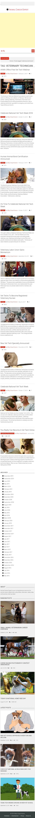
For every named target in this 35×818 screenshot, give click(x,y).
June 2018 (7, 510)
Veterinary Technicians (7, 433)
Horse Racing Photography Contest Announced (15, 663)
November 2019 (8, 476)
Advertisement (15, 815)
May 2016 (6, 575)
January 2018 (8, 523)
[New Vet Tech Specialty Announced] (17, 360)
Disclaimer (6, 815)
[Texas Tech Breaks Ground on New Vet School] (17, 788)
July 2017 (6, 539)
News (2, 73)
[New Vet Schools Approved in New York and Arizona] (17, 721)
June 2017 (7, 541)
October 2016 (8, 562)
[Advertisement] (17, 30)
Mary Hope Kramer (12, 73)
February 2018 (8, 520)
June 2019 (7, 481)
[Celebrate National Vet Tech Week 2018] (17, 129)
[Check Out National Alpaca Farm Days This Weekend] (17, 755)
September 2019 (9, 478)
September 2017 (9, 533)
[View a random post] (1, 51)
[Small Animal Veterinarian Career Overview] (17, 612)
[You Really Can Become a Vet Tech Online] (17, 446)
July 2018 (6, 507)
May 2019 (6, 484)
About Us (28, 815)
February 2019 (8, 489)
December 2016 (8, 557)
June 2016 (7, 573)
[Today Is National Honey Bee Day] (17, 683)
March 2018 (7, 518)
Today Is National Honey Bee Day (13, 698)
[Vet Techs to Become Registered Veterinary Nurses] (17, 314)
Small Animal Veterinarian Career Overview (14, 628)
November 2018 (8, 497)
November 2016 (8, 560)
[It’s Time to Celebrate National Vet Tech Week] (17, 223)
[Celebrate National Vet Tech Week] (17, 403)
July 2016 (6, 570)
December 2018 (8, 494)
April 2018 (7, 515)
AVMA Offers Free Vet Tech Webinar (15, 70)
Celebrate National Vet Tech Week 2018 (17, 113)
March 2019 (7, 486)
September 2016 (9, 565)
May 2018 (6, 512)
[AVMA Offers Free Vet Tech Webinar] (17, 86)
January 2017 (8, 554)
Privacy (22, 815)
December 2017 (8, 526)
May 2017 (6, 544)
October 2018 (8, 499)
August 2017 (7, 536)
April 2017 (7, 547)
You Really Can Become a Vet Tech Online (17, 430)
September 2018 (9, 502)
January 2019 (8, 491)
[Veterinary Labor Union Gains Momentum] (17, 269)
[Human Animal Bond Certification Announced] (17, 175)
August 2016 (7, 568)
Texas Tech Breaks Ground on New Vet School (17, 803)
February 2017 (8, 552)
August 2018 (7, 505)
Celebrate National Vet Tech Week (14, 387)
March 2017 (7, 549)
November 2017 (8, 528)
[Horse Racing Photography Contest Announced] (17, 647)
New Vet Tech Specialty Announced (15, 343)
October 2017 (8, 531)
